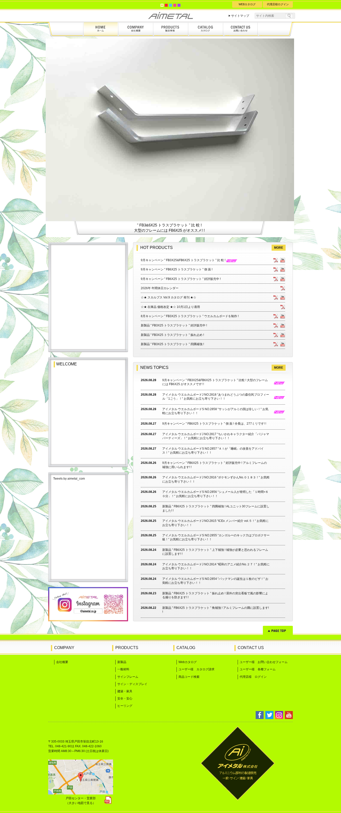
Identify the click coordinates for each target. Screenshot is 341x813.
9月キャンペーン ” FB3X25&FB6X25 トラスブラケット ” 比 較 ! (183, 260)
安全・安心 (124, 698)
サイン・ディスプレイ (132, 684)
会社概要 (62, 662)
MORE (278, 247)
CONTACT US (251, 648)
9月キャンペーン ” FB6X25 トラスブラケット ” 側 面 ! (176, 269)
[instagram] (88, 620)
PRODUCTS (126, 648)
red (166, 5)
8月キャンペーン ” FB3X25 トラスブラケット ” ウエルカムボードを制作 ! (190, 316)
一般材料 (123, 669)
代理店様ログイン (278, 4)
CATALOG (185, 648)
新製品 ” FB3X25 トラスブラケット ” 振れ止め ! (172, 335)
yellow (162, 5)
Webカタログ (187, 662)
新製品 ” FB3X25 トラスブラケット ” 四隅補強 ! (172, 344)
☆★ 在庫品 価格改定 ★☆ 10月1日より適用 (170, 307)
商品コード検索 (188, 677)
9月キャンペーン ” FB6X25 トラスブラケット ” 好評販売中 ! (181, 279)
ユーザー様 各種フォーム (258, 669)
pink (174, 5)
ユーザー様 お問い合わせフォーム (264, 662)
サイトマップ (240, 15)
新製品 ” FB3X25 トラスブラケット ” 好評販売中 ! (174, 325)
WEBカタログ (247, 4)
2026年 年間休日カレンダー (159, 288)
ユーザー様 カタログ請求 (196, 669)
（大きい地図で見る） (81, 803)
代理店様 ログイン (253, 677)
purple (178, 5)
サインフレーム (127, 677)
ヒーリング (124, 706)
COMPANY (64, 648)
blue (170, 5)
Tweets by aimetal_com (69, 478)
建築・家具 (124, 691)
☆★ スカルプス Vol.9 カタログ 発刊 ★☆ (168, 297)
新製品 (121, 662)
